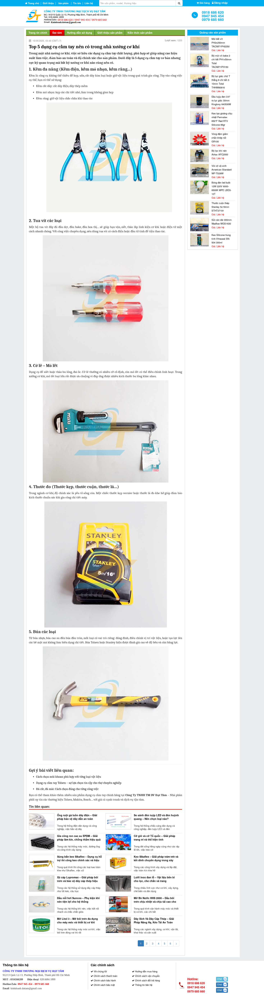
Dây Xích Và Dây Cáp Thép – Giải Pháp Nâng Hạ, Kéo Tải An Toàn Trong (154, 922)
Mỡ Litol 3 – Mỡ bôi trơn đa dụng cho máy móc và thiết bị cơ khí (77, 920)
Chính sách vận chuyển (147, 976)
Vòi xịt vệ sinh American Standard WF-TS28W (221, 169)
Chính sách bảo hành (104, 980)
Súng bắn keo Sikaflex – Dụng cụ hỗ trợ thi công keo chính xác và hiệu (79, 858)
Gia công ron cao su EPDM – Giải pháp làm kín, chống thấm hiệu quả (79, 837)
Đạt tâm (57, 32)
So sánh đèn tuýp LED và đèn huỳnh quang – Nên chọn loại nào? (156, 817)
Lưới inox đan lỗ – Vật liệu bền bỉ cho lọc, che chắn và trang (154, 879)
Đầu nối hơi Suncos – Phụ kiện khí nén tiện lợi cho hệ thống (78, 899)
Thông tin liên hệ (143, 985)
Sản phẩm (63, 3)
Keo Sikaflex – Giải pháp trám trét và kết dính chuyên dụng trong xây (156, 858)
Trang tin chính (38, 32)
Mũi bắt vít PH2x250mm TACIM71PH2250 (221, 42)
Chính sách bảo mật (104, 985)
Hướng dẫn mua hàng (145, 971)
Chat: (220, 978)
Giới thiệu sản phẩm (109, 32)
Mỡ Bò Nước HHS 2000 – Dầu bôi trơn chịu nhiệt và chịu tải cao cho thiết (155, 901)
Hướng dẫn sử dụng (79, 32)
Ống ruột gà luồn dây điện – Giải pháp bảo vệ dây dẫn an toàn (77, 817)
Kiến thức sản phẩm (140, 32)
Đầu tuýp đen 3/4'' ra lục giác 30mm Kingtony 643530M (221, 100)
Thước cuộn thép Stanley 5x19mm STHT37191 (220, 206)
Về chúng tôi (100, 971)
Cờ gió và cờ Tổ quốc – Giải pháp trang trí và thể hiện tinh (154, 837)
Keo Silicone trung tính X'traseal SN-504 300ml (221, 238)
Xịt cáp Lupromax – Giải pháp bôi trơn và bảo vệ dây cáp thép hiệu (77, 879)
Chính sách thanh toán (105, 976)
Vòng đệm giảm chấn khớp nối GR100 (220, 137)
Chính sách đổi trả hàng (147, 980)
